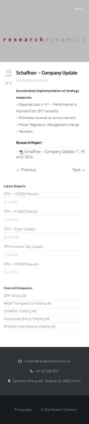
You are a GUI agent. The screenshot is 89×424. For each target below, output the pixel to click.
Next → (78, 170)
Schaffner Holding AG (32, 81)
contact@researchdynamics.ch (47, 361)
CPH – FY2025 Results (21, 211)
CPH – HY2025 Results (21, 264)
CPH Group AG (15, 296)
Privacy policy (23, 409)
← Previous (26, 170)
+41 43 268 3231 (47, 371)
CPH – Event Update (19, 229)
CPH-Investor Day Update (23, 247)
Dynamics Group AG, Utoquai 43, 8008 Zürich (47, 381)
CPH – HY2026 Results (21, 194)
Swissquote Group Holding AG (26, 319)
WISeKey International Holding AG (29, 326)
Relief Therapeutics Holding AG (27, 303)
